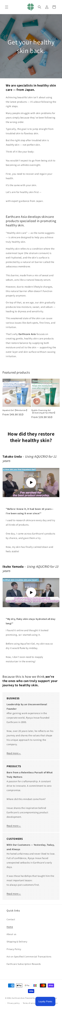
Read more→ (14, 753)
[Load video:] (31, 482)
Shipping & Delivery (17, 941)
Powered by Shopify (33, 998)
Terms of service (30, 1003)
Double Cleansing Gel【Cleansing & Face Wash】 (43, 411)
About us (11, 934)
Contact (11, 919)
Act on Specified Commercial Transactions (29, 956)
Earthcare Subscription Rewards (24, 963)
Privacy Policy (14, 949)
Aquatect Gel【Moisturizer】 (15, 410)
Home (10, 926)
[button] (6, 7)
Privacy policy (13, 1003)
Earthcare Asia (18, 998)
